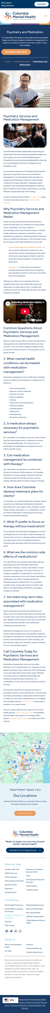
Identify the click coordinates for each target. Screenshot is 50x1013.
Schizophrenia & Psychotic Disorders (35, 881)
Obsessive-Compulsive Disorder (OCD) (34, 870)
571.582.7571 (35, 197)
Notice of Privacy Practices (30, 1002)
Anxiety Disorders (11, 877)
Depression (9, 888)
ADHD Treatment (11, 873)
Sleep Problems (31, 886)
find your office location (18, 718)
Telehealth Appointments (35, 905)
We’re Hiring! (6, 3)
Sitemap (14, 1005)
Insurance (29, 944)
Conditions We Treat (12, 869)
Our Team (8, 951)
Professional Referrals (34, 948)
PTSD (28, 876)
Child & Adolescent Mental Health (35, 921)
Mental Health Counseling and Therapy (14, 910)
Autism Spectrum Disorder (14, 881)
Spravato (8, 922)
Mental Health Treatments (14, 905)
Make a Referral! (7, 5)
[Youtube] (11, 931)
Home (8, 61)
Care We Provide (22, 61)
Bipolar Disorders (11, 885)
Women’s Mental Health (34, 909)
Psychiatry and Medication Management (14, 916)
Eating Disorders (11, 892)
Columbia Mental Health (20, 999)
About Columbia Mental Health (13, 946)
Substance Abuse (32, 890)
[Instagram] (20, 931)
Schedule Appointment (34, 952)
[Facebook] (7, 931)
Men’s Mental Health (33, 913)
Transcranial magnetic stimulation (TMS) (25, 247)
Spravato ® (13, 267)
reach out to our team (24, 713)
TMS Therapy (9, 925)
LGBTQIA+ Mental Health (35, 916)
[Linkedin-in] (16, 931)
